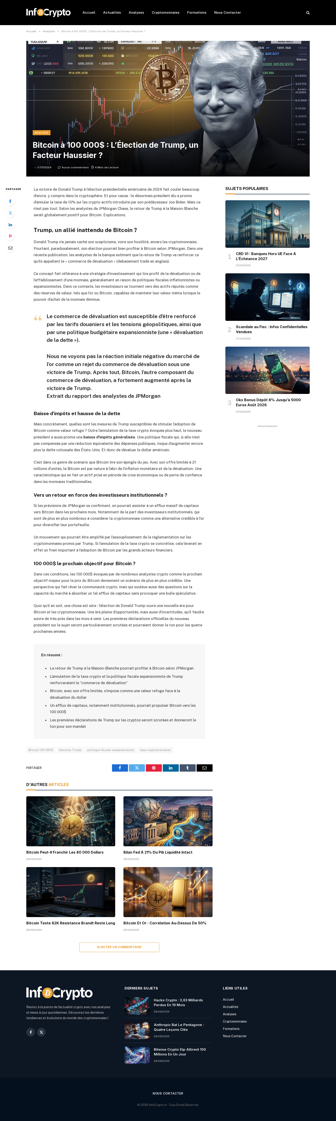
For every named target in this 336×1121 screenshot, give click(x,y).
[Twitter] (10, 212)
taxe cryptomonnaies (155, 750)
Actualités (112, 12)
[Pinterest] (10, 236)
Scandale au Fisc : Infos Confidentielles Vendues (271, 329)
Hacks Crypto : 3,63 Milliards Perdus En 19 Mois (178, 1002)
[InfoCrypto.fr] (48, 12)
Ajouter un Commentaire (119, 947)
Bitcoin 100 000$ (41, 750)
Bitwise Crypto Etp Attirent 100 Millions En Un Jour (180, 1051)
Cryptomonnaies (165, 12)
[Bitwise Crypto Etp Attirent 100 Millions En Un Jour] (137, 1055)
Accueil (89, 12)
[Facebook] (10, 201)
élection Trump (70, 750)
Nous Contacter (227, 12)
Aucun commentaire (75, 167)
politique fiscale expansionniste (110, 750)
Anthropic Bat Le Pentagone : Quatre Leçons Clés (179, 1027)
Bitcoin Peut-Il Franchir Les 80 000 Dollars (65, 852)
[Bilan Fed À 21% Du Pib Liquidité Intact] (167, 821)
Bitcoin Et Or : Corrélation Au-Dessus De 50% (164, 923)
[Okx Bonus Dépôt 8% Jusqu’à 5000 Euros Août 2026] (267, 370)
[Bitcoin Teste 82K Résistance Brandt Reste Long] (70, 892)
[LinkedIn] (10, 224)
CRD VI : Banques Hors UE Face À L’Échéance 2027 (266, 256)
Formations (196, 12)
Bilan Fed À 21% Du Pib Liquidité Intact (157, 852)
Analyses (136, 12)
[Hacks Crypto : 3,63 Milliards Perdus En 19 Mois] (137, 1006)
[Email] (10, 247)
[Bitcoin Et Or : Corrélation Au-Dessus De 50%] (167, 892)
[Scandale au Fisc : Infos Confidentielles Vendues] (267, 297)
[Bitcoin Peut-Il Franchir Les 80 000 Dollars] (70, 821)
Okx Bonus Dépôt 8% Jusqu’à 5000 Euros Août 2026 (268, 402)
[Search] (307, 13)
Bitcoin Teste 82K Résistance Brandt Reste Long (70, 923)
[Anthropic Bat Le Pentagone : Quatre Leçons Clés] (137, 1030)
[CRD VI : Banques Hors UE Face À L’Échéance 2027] (267, 224)
